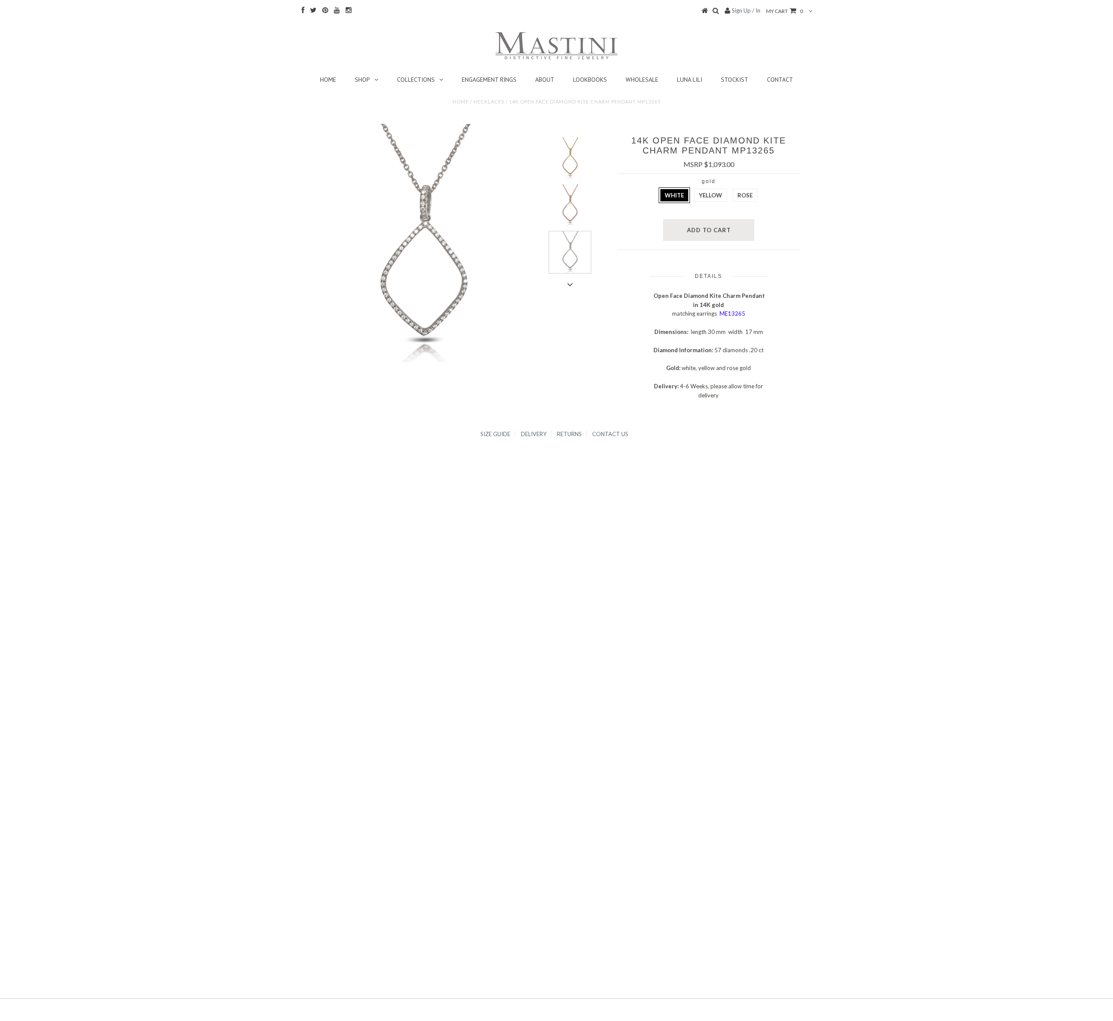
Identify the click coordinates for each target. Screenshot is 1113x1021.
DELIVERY (534, 433)
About (544, 79)
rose (745, 195)
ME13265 (732, 313)
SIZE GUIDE (495, 433)
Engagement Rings (489, 79)
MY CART (784, 11)
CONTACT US (610, 433)
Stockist (734, 79)
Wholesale (642, 79)
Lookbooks (590, 79)
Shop (362, 79)
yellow (710, 195)
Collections (416, 79)
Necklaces (488, 101)
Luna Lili (689, 79)
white (674, 195)
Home (328, 79)
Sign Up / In (746, 10)
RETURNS (569, 433)
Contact (780, 79)
